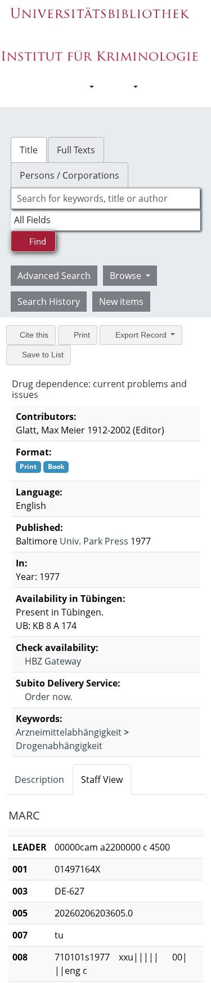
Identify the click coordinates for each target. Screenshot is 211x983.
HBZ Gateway (52, 660)
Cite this (32, 334)
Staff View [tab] (102, 779)
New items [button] (121, 301)
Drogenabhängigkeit (59, 745)
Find (36, 241)
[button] (86, 86)
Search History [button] (48, 301)
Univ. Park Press (94, 540)
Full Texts (76, 150)
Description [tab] (39, 779)
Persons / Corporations (69, 175)
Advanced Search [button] (54, 275)
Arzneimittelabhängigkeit (69, 731)
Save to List (42, 354)
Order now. (48, 696)
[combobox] (106, 198)
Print (80, 334)
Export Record (141, 334)
